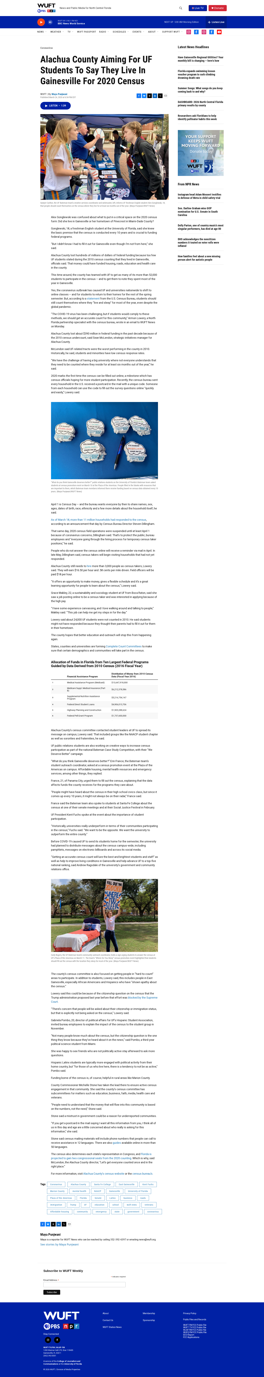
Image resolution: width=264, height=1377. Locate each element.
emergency (101, 1211)
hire (89, 566)
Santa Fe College (102, 1184)
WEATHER (55, 32)
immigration (56, 1205)
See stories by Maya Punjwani (59, 1244)
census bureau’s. (142, 1173)
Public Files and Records (194, 1319)
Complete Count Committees (124, 646)
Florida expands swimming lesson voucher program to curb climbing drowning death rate (196, 74)
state (117, 1211)
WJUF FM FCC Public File (194, 1330)
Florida (83, 1198)
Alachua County (78, 1184)
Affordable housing (59, 1211)
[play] (41, 22)
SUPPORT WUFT (171, 32)
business (128, 1198)
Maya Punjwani (59, 94)
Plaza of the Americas (61, 1198)
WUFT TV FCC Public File (194, 1327)
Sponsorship (149, 1320)
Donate (219, 8)
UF (85, 1205)
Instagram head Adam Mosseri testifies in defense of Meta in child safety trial (199, 196)
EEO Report (188, 1335)
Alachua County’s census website (103, 1173)
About (106, 1313)
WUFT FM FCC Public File (194, 1325)
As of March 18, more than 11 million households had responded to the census (98, 519)
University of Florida (138, 1191)
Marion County (57, 1191)
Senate (98, 1198)
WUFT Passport (86, 32)
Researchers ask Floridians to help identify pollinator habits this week (197, 117)
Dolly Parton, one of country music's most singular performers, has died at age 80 (201, 227)
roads (143, 1198)
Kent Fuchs (148, 1184)
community (82, 1211)
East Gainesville (127, 1184)
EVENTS (137, 32)
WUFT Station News (112, 1327)
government (133, 1211)
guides (117, 1142)
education (100, 1205)
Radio (102, 32)
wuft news (132, 1205)
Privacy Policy (189, 1313)
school (115, 1205)
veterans (149, 1205)
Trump (73, 1205)
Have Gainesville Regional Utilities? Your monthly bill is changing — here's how (200, 59)
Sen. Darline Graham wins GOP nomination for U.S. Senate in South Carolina (198, 212)
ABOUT (152, 32)
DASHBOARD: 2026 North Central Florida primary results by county (200, 103)
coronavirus (153, 1211)
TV (69, 32)
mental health (79, 1191)
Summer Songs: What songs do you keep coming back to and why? (200, 90)
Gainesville (114, 1191)
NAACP (97, 1191)
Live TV (199, 8)
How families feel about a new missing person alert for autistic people (199, 258)
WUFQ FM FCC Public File (195, 1332)
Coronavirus (46, 47)
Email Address (51, 1280)
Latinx (113, 1198)
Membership (149, 1313)
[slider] (55, 22)
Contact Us (108, 1320)
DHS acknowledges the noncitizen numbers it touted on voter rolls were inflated (198, 242)
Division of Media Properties (68, 1369)
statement (93, 298)
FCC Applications (191, 1337)
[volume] (50, 22)
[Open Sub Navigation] (46, 32)
